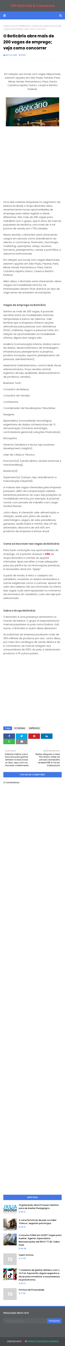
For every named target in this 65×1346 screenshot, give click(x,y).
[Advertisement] (32, 164)
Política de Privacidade (31, 1289)
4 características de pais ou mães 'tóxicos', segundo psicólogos (37, 1222)
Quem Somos (26, 1255)
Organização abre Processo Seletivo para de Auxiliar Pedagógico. (39, 1206)
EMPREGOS (24, 25)
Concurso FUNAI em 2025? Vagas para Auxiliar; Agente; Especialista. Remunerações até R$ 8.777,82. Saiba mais (40, 1240)
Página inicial (10, 25)
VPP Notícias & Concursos (32, 5)
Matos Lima (11, 55)
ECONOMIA (19, 728)
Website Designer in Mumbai (42, 1341)
